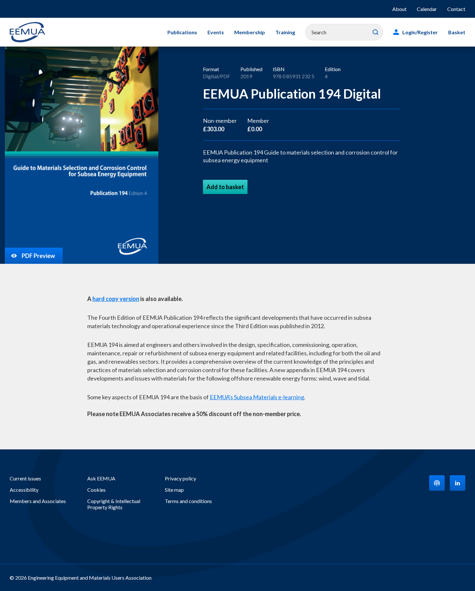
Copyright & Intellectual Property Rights (113, 504)
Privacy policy (180, 478)
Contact (456, 9)
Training (285, 32)
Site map (174, 490)
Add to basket (225, 186)
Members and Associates (38, 501)
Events (215, 32)
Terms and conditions (188, 501)
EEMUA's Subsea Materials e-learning (257, 397)
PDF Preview (38, 255)
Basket (456, 32)
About (399, 9)
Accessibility (24, 490)
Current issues (25, 478)
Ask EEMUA (101, 478)
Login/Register (420, 32)
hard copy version (115, 298)
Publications (182, 32)
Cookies (96, 490)
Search (375, 32)
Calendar (427, 9)
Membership (249, 32)
